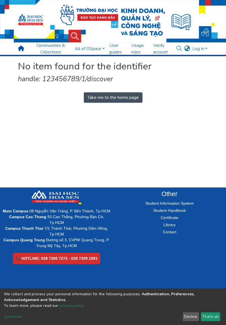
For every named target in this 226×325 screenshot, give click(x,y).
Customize (13, 316)
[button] (187, 48)
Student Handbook (169, 210)
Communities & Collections (50, 48)
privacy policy (71, 305)
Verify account (160, 49)
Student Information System (169, 203)
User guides (115, 49)
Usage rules (137, 49)
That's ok (210, 316)
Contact (169, 232)
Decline (190, 316)
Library (169, 225)
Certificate (169, 217)
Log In (198, 49)
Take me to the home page (113, 97)
